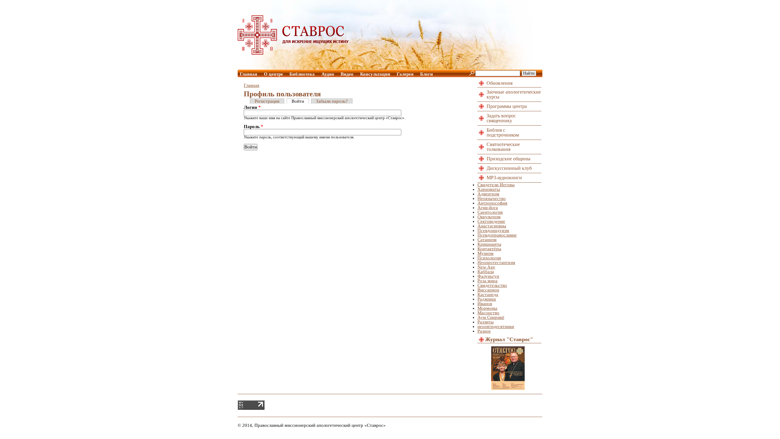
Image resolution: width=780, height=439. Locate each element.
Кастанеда (487, 294)
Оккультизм (489, 216)
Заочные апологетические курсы (514, 94)
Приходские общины (508, 158)
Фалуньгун (488, 276)
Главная (248, 74)
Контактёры (489, 248)
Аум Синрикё (490, 317)
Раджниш (486, 299)
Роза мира (487, 280)
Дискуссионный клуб (509, 168)
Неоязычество (491, 198)
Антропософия (492, 203)
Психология (489, 257)
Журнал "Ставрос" (509, 339)
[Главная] (293, 53)
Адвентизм (488, 193)
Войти (298, 101)
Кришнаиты (489, 244)
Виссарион (488, 289)
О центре (273, 74)
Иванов (484, 303)
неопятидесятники (495, 326)
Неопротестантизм (496, 262)
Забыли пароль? (332, 101)
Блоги (426, 74)
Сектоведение (491, 221)
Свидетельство (492, 285)
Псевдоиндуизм (493, 230)
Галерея (405, 74)
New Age (486, 267)
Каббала (485, 271)
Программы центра (507, 106)
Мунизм (485, 253)
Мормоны (487, 308)
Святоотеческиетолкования (503, 147)
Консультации (375, 74)
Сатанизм (487, 239)
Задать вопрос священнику (501, 118)
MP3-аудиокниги (504, 177)
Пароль (253, 126)
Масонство (488, 312)
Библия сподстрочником (503, 132)
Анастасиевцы (491, 225)
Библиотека (302, 74)
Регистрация (267, 101)
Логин (252, 107)
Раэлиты (485, 321)
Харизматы (488, 189)
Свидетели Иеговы (496, 184)
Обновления (499, 83)
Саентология (490, 212)
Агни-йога (487, 207)
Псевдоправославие (497, 235)
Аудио (327, 74)
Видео (347, 74)
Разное (484, 331)
